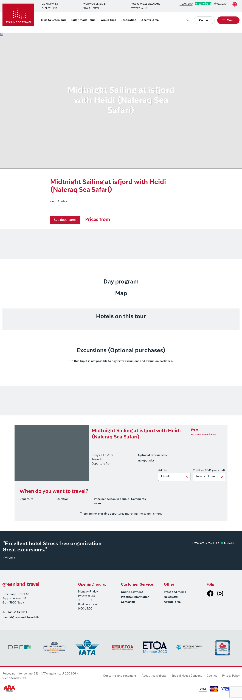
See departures (65, 220)
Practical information (135, 597)
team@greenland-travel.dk (20, 617)
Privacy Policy (231, 676)
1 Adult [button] (165, 476)
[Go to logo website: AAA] (9, 689)
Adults (162, 470)
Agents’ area (172, 602)
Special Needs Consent (186, 676)
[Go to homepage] (18, 15)
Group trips (108, 20)
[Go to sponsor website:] (19, 647)
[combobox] (234, 4)
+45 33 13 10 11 (17, 612)
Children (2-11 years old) (209, 470)
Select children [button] (205, 476)
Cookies (212, 676)
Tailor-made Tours (83, 20)
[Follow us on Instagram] (220, 593)
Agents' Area (150, 20)
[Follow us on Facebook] (210, 593)
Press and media (175, 592)
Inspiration (128, 20)
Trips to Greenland (53, 20)
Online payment (132, 592)
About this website (154, 676)
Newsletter (171, 597)
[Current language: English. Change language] (234, 4)
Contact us (128, 602)
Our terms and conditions (120, 676)
